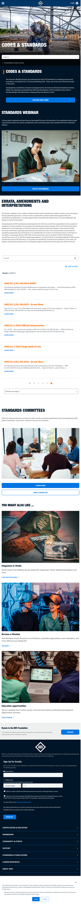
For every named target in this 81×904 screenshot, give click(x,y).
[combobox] (36, 258)
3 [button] (38, 383)
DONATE (70, 732)
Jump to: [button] (6, 57)
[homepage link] (40, 746)
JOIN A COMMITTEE (40, 493)
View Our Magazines (9, 577)
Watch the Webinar (40, 189)
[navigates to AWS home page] (40, 5)
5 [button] (47, 383)
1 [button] (29, 383)
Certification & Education (15, 828)
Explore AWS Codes (41, 100)
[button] (75, 258)
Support (6, 848)
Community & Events (12, 841)
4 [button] (42, 383)
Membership (8, 834)
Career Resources (11, 862)
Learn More (8, 293)
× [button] (76, 881)
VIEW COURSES (7, 717)
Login (72, 3)
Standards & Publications (14, 63)
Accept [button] (36, 899)
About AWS (8, 869)
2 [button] (34, 383)
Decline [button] (45, 899)
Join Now (5, 646)
